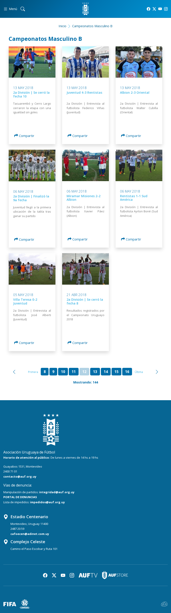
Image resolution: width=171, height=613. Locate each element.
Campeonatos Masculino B (92, 26)
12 (84, 371)
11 (74, 371)
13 (95, 371)
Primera (33, 372)
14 (106, 371)
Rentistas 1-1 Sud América (133, 198)
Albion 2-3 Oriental (134, 92)
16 (127, 371)
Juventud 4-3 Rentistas (84, 92)
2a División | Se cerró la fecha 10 (31, 94)
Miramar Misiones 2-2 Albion (83, 198)
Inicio (62, 26)
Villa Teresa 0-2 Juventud (25, 301)
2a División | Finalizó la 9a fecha (31, 198)
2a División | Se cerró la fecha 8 (85, 301)
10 (63, 371)
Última (139, 372)
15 (116, 371)
